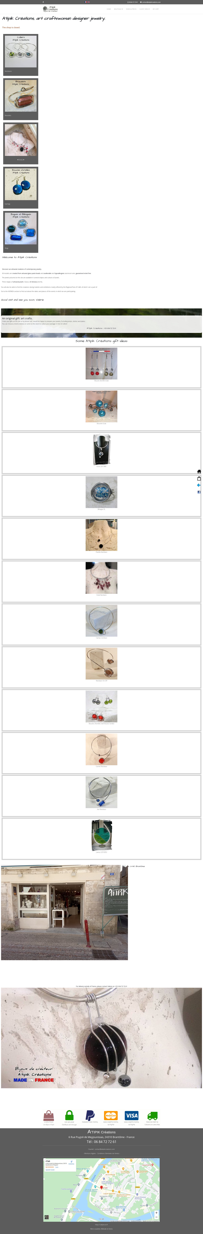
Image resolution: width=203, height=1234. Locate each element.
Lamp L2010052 (101, 852)
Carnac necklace (101, 638)
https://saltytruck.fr (101, 1225)
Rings (6, 248)
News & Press (131, 9)
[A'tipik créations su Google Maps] (101, 1190)
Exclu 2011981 (101, 466)
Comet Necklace (101, 766)
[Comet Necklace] (101, 749)
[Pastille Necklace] (101, 535)
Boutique (118, 9)
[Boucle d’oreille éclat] (101, 363)
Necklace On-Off (101, 681)
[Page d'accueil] (200, 471)
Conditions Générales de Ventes (108, 1153)
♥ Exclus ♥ (20, 160)
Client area (144, 9)
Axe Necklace (101, 809)
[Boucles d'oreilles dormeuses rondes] (101, 706)
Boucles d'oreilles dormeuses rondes (101, 724)
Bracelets (8, 115)
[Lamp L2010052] (101, 835)
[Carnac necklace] (101, 621)
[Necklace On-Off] (101, 663)
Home (109, 9)
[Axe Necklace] (101, 792)
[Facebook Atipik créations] (200, 492)
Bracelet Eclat (101, 424)
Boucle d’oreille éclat (102, 381)
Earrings (7, 204)
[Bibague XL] (101, 492)
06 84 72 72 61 (133, 2)
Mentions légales (90, 1153)
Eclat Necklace (101, 595)
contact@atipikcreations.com (151, 2)
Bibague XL (101, 509)
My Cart (156, 9)
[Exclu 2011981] (101, 449)
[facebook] (43, 2)
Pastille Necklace (101, 552)
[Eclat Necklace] (101, 578)
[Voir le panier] (200, 478)
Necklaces (8, 71)
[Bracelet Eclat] (101, 406)
